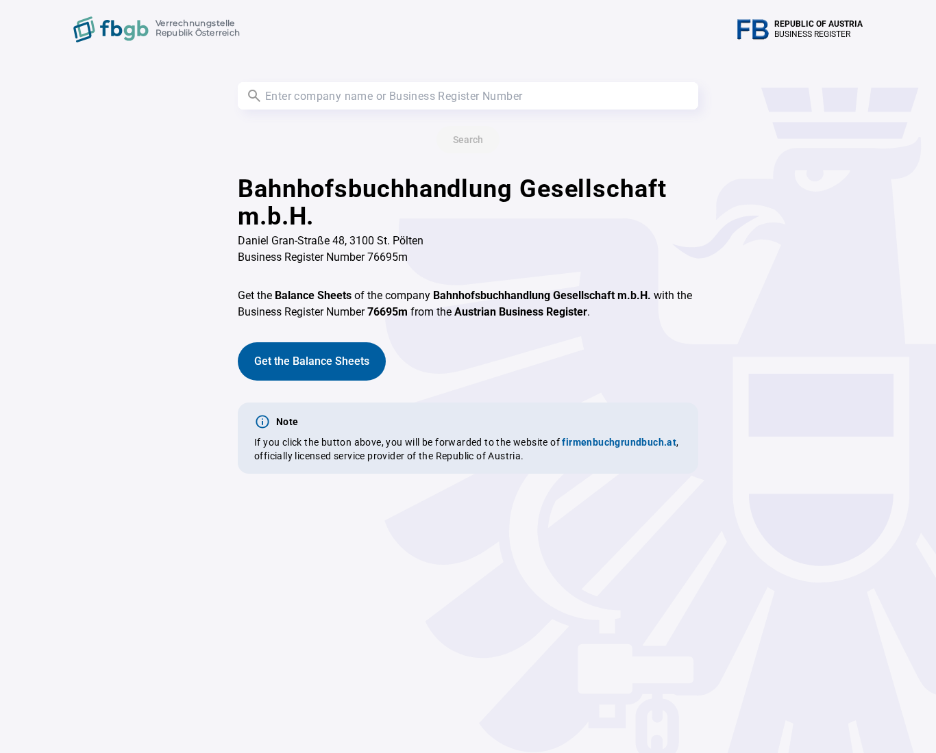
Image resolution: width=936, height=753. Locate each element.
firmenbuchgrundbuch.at (619, 442)
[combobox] (468, 96)
